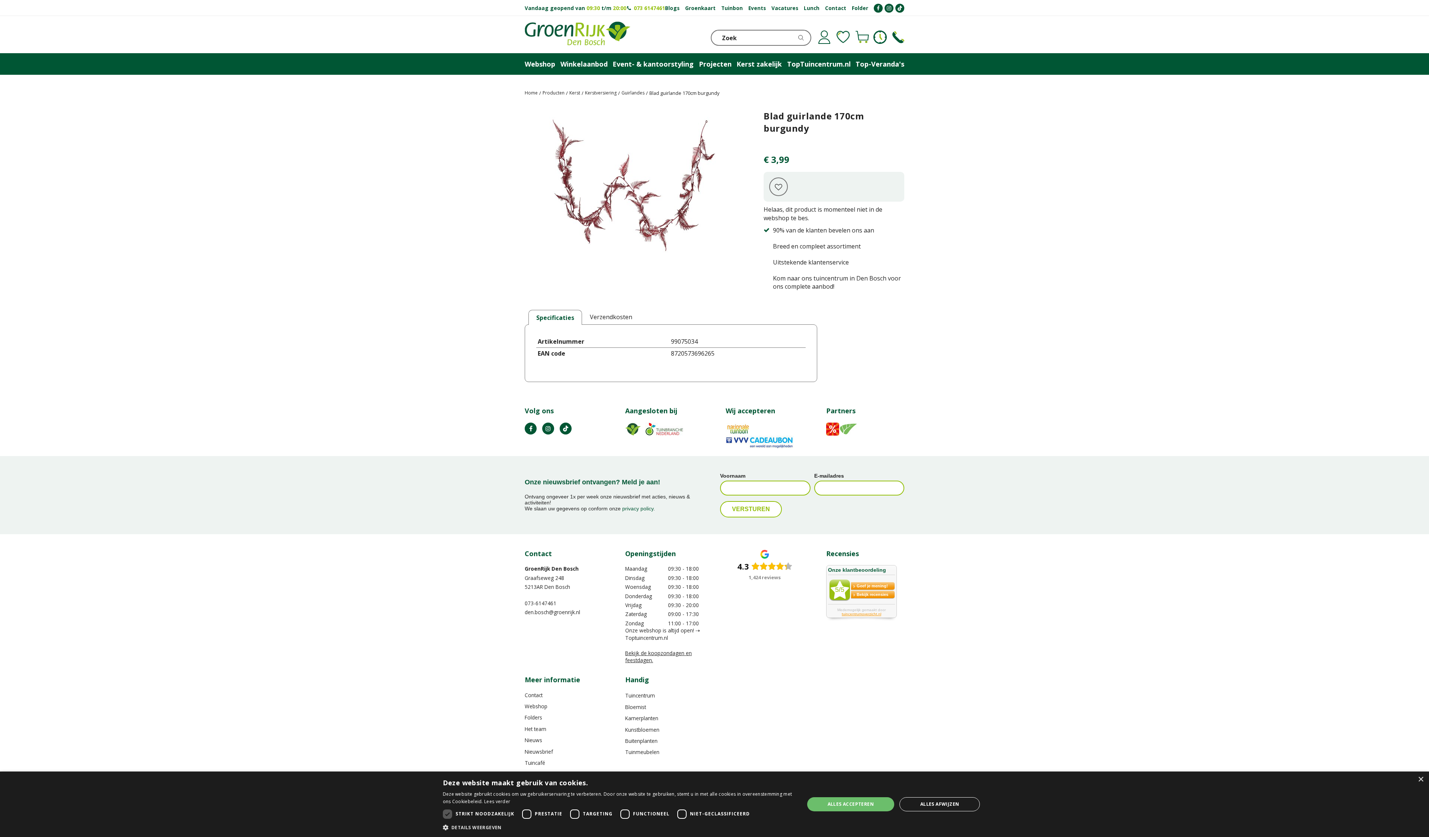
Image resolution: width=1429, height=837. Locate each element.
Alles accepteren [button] (851, 804)
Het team (535, 728)
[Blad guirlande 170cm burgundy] (633, 202)
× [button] (1420, 779)
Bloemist (635, 707)
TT (566, 428)
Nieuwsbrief (539, 751)
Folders (533, 717)
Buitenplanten (641, 740)
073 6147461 (649, 8)
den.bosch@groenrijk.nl (552, 612)
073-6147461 (540, 603)
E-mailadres (829, 476)
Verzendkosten (611, 317)
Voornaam (732, 476)
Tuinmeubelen (642, 752)
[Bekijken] (862, 37)
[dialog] (714, 804)
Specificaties (555, 318)
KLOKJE (880, 37)
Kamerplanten (641, 718)
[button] (618, 827)
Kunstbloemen (642, 729)
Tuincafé (535, 762)
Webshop (536, 706)
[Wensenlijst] (843, 37)
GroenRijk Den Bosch (552, 568)
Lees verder (497, 801)
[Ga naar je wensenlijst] (843, 37)
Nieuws (533, 740)
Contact (534, 695)
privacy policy (637, 509)
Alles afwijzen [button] (939, 804)
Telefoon (898, 37)
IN (548, 428)
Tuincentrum (640, 695)
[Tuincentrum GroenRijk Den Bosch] (577, 35)
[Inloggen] (824, 37)
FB (531, 428)
